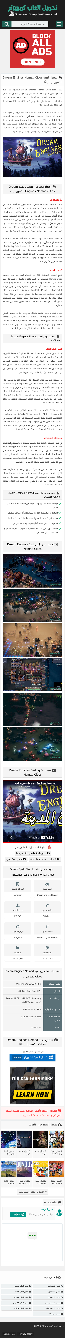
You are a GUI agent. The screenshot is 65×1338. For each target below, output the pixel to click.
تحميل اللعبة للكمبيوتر (30, 1057)
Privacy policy (25, 1334)
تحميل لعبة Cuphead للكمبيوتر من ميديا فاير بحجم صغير (40, 1182)
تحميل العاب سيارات (21, 1297)
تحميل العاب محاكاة (53, 1308)
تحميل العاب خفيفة (21, 1291)
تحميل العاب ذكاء (54, 1297)
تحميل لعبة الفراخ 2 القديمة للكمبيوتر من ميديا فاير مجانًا (9, 1152)
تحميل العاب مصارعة (21, 1308)
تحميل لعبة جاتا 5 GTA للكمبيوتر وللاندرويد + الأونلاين (56, 1152)
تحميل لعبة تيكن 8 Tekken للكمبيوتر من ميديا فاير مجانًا (24, 1152)
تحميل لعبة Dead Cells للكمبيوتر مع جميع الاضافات (24, 1182)
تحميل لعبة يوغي (14, 859)
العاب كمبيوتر (27, 1051)
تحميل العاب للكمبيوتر (20, 1303)
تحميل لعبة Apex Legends (43, 859)
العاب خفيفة (18, 959)
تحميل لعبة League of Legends (31, 853)
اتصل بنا (17, 1214)
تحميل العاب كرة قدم (52, 1303)
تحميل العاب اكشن (53, 1286)
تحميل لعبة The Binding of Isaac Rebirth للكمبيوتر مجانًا (40, 1152)
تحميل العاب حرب (54, 1291)
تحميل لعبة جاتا (54, 1314)
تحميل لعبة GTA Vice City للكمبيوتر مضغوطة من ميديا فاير (56, 1182)
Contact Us (9, 1334)
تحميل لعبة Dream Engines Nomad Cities (41, 89)
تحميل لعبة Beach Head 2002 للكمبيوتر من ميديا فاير (9, 1182)
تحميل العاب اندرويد (21, 1286)
